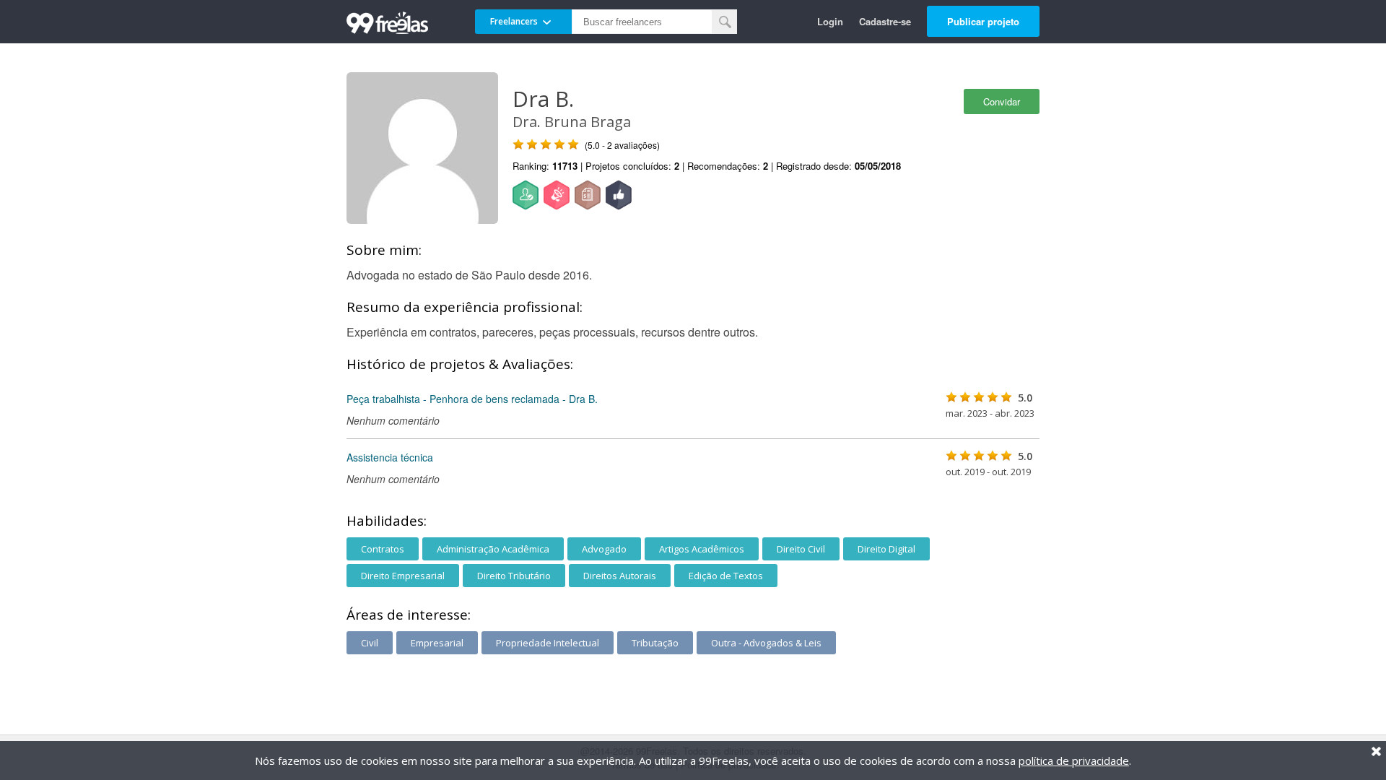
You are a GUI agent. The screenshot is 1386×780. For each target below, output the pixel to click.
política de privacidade (1074, 760)
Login (830, 21)
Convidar (1001, 101)
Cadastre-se (885, 21)
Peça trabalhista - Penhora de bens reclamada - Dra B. (472, 398)
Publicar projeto (983, 21)
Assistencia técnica (389, 457)
